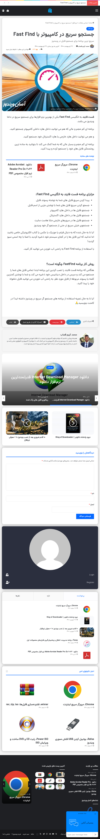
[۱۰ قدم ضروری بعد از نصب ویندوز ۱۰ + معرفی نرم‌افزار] (87, 632)
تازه (48, 596)
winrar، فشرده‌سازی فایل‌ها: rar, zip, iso (27, 705)
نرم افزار (74, 23)
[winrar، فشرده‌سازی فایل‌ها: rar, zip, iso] (27, 689)
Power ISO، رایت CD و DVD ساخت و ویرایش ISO (29, 741)
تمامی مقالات (83, 23)
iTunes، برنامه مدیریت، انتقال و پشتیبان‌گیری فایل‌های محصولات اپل (52, 640)
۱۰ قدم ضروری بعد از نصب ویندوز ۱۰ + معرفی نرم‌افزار (59, 628)
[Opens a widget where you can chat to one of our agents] (82, 824)
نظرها (18, 596)
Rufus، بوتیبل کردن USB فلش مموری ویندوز (74, 741)
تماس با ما (6, 834)
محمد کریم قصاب (83, 46)
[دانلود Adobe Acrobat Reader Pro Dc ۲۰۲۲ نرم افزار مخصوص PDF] (41, 167)
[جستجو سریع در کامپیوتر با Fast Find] (39, 786)
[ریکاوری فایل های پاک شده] (60, 786)
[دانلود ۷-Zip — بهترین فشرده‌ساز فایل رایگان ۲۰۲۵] (60, 774)
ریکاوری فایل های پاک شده (50, 380)
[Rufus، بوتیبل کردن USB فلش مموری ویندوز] (73, 724)
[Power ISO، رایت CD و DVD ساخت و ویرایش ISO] (27, 724)
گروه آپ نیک (65, 834)
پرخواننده (80, 596)
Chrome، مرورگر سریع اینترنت (67, 605)
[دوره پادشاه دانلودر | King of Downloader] (87, 621)
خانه (90, 23)
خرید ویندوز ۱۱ (16, 834)
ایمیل (91, 504)
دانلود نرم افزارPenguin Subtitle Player (72, 3)
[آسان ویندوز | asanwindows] (50, 11)
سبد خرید (26, 834)
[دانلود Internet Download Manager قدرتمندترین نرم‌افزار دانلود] (50, 786)
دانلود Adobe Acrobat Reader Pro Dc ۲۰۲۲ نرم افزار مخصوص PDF (20, 169)
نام (92, 493)
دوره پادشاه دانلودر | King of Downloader (62, 617)
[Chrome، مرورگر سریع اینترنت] (87, 167)
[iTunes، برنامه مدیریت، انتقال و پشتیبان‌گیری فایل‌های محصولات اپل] (87, 644)
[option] (50, 379)
